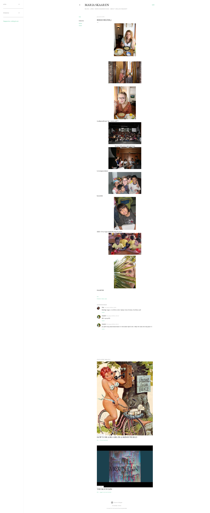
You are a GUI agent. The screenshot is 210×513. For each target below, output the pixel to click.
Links (92, 9)
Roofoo (119, 505)
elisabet (104, 316)
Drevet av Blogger (118, 502)
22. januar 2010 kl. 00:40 (113, 315)
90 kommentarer (104, 440)
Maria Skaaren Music (102, 9)
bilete (80, 23)
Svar (103, 312)
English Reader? (121, 9)
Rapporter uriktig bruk (10, 21)
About (112, 9)
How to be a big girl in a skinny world (117, 437)
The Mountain (104, 489)
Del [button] (80, 17)
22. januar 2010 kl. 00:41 (113, 324)
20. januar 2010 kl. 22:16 (110, 307)
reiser (80, 25)
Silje (103, 307)
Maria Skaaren (97, 5)
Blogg (87, 9)
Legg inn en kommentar (105, 492)
